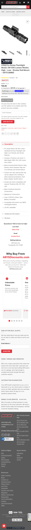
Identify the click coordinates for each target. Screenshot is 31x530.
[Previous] (3, 34)
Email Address (5, 343)
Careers (3, 501)
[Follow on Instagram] (5, 434)
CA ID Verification (6, 499)
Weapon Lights (20, 11)
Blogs (3, 477)
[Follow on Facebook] (2, 434)
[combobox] (13, 7)
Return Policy (5, 484)
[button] (29, 517)
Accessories (10, 128)
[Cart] (28, 2)
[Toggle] (2, 144)
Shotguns (20, 457)
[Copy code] (24, 91)
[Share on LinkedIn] (17, 133)
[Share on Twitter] (8, 133)
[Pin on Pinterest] (14, 133)
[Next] (27, 34)
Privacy (22, 516)
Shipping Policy (6, 482)
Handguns (20, 453)
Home (2, 11)
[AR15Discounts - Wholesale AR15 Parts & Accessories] (12, 2)
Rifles (18, 455)
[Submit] (28, 7)
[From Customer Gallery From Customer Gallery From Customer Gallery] (15, 34)
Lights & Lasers (10, 11)
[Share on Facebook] (5, 133)
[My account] (20, 2)
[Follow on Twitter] (8, 434)
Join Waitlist (8, 121)
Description (9, 144)
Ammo (19, 460)
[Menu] (2, 2)
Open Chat (15, 229)
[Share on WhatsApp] (2, 133)
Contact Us (4, 480)
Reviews (7, 218)
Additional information (12, 214)
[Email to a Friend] (11, 133)
